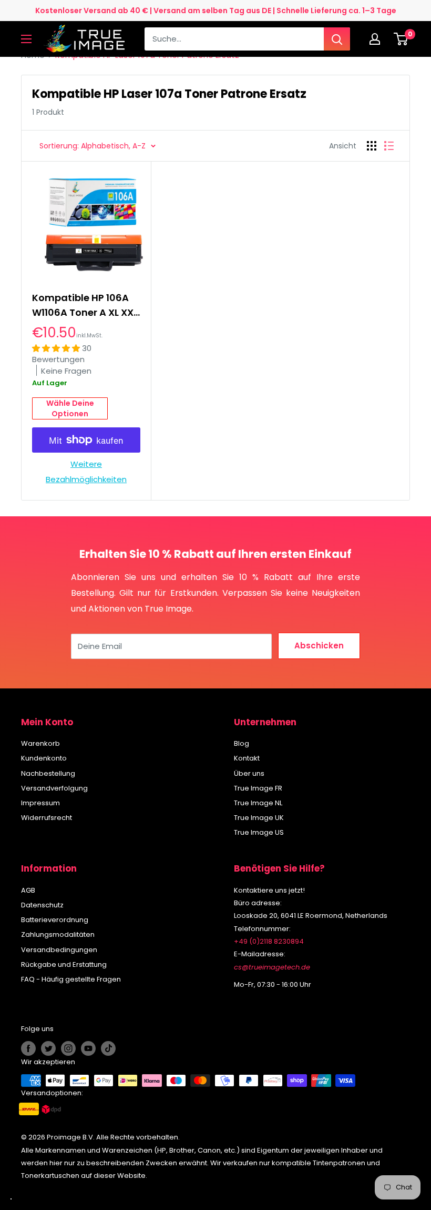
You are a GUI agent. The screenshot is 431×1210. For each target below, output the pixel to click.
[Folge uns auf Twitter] (48, 1048)
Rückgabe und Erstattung (64, 964)
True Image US (259, 832)
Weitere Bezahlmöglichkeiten (86, 471)
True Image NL (258, 803)
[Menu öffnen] (26, 39)
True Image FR (258, 788)
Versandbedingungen (59, 950)
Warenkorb (40, 743)
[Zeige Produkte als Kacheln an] (371, 146)
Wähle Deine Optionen (70, 408)
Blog (241, 743)
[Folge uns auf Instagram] (68, 1048)
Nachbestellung (48, 773)
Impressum (40, 803)
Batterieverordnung (54, 920)
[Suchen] (337, 39)
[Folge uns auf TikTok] (108, 1048)
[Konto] (377, 39)
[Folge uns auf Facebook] (28, 1048)
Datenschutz (42, 905)
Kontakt (247, 758)
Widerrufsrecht (46, 818)
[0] (401, 39)
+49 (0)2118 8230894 (269, 941)
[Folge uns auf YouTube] (88, 1048)
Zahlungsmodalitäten (58, 934)
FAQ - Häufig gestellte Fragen (71, 979)
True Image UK (259, 818)
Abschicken (319, 645)
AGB (28, 890)
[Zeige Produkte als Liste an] (389, 146)
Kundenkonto (44, 758)
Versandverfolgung (54, 788)
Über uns (249, 773)
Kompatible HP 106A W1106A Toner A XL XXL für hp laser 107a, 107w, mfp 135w (85, 305)
